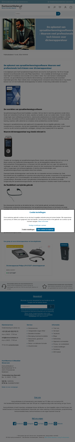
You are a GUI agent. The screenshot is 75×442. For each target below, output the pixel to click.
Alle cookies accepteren (45, 229)
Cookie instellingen (28, 229)
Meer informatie (43, 221)
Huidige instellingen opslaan (37, 225)
